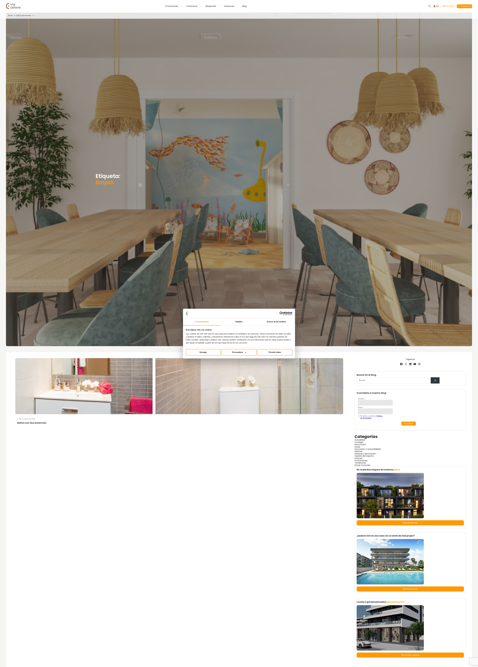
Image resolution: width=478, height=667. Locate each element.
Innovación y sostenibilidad (368, 449)
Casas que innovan (23, 15)
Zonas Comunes (362, 465)
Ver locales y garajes (410, 655)
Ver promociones (410, 589)
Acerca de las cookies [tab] (276, 322)
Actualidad (360, 439)
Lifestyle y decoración (365, 453)
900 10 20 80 (448, 6)
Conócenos (191, 6)
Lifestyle (358, 451)
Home (10, 15)
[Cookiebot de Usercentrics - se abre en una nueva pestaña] (281, 313)
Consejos (359, 442)
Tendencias (360, 462)
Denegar (203, 352)
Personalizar (237, 352)
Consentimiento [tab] (202, 322)
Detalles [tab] (239, 322)
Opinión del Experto (364, 456)
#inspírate (210, 6)
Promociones (171, 6)
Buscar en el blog (366, 375)
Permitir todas (275, 352)
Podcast (359, 458)
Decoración (360, 444)
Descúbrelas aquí (410, 523)
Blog (244, 6)
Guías (357, 446)
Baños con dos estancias (31, 422)
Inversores (229, 6)
